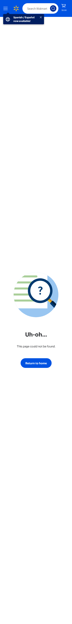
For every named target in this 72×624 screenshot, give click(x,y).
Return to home (36, 363)
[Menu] (6, 8)
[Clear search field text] (48, 8)
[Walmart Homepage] (16, 8)
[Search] (53, 8)
